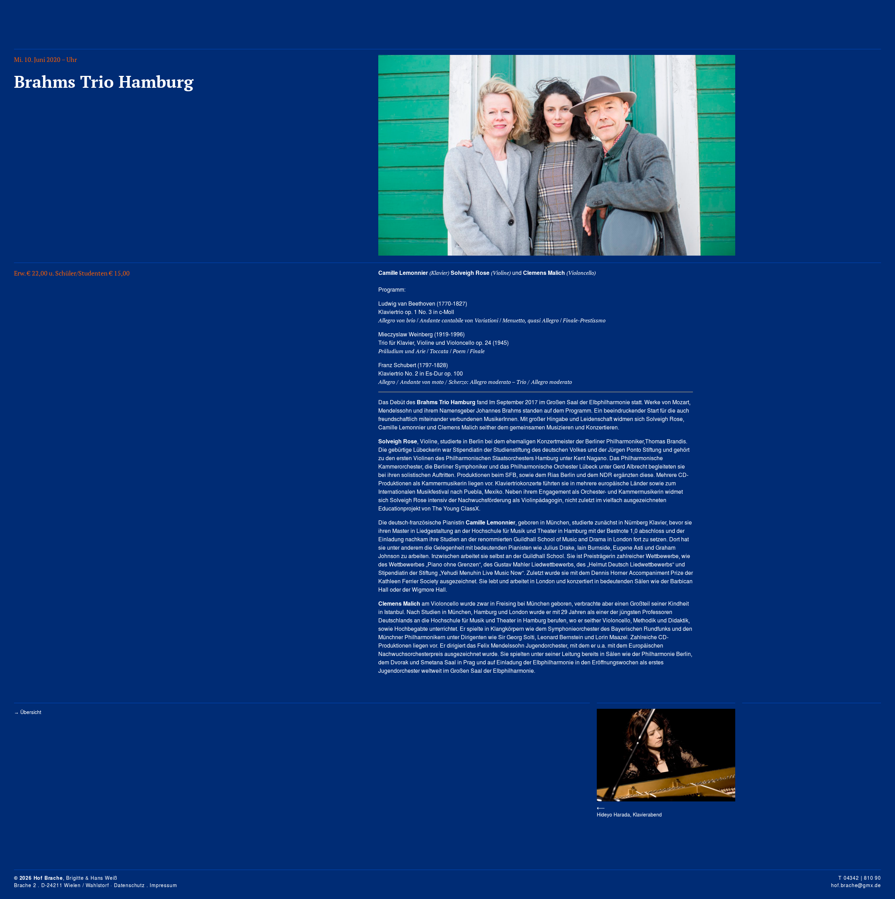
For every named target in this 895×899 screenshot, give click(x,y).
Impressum (163, 885)
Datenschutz (129, 885)
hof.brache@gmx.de (856, 885)
